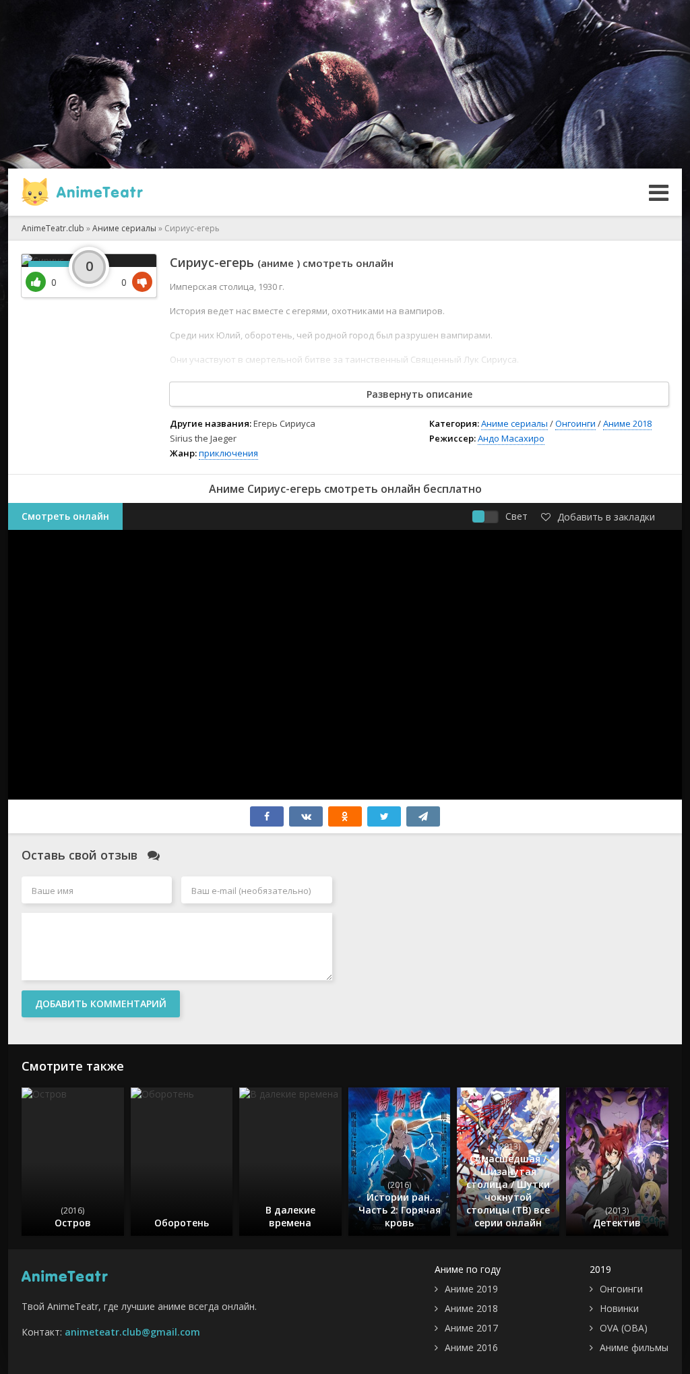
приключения (228, 453)
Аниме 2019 (471, 1288)
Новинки (619, 1308)
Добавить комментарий (100, 1003)
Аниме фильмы (634, 1347)
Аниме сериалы (514, 423)
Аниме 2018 (627, 423)
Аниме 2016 (471, 1347)
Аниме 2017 (471, 1327)
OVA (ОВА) (624, 1327)
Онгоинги (575, 423)
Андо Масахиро (511, 438)
